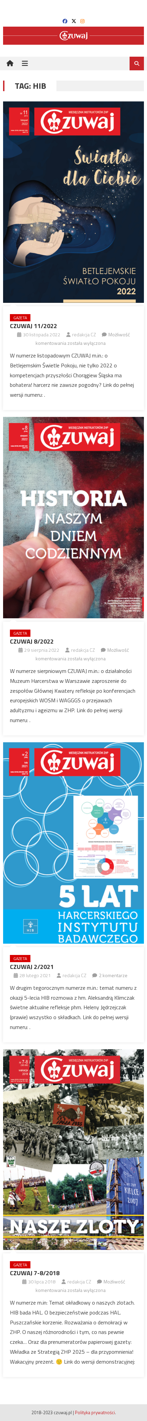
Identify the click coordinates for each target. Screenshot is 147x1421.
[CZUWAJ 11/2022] (73, 202)
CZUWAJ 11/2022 (33, 325)
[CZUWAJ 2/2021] (73, 843)
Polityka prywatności (95, 1412)
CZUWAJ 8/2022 (32, 641)
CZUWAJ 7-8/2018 (34, 1273)
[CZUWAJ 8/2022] (73, 517)
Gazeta (20, 317)
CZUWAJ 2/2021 (32, 966)
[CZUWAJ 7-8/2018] (73, 1149)
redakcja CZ (84, 334)
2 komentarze (113, 975)
